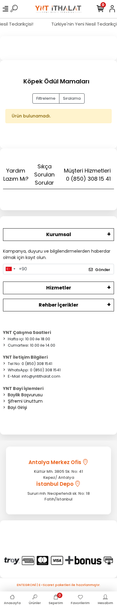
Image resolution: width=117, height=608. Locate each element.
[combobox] (10, 269)
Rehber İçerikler (58, 304)
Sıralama (72, 98)
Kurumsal (58, 234)
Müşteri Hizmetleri (87, 174)
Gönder (102, 270)
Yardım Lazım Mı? (15, 174)
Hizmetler (58, 287)
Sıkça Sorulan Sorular (44, 174)
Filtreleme (46, 98)
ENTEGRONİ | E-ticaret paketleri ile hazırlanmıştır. (58, 584)
